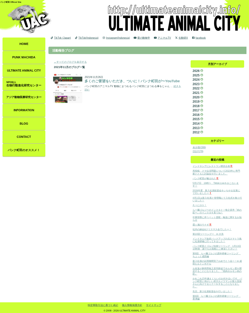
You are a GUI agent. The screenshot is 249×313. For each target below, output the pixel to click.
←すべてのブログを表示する (70, 61)
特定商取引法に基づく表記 (103, 305)
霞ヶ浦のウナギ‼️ (202, 224)
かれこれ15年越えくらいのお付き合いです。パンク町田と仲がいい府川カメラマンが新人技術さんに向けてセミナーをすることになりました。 (217, 282)
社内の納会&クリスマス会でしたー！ (212, 229)
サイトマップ (153, 305)
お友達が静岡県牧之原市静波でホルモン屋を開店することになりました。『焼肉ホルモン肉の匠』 (217, 271)
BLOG (24, 123)
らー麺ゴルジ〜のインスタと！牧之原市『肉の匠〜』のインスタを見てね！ (217, 211)
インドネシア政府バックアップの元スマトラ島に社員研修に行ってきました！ (217, 240)
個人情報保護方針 (132, 305)
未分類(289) (199, 147)
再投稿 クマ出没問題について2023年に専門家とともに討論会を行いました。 (216, 172)
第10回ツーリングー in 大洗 (208, 234)
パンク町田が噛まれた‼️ (206, 178)
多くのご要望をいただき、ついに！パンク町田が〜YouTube (132, 81)
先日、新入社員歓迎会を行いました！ (212, 291)
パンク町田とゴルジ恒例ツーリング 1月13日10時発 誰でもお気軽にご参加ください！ (217, 247)
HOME (23, 43)
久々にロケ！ (200, 205)
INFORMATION (24, 110)
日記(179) (198, 151)
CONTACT (24, 136)
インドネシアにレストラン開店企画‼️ (213, 166)
